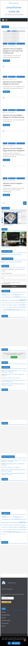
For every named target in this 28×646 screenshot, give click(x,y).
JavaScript (9, 302)
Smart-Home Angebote (5, 620)
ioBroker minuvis (12, 43)
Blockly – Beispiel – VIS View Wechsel (11, 377)
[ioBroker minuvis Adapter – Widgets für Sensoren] (14, 71)
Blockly (17, 294)
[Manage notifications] (25, 640)
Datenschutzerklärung (5, 614)
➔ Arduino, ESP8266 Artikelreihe (15, 254)
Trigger (24, 307)
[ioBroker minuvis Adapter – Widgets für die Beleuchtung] (14, 103)
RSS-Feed (3, 626)
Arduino (13, 294)
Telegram (10, 307)
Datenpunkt (12, 297)
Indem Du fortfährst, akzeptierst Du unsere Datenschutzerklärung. (10, 283)
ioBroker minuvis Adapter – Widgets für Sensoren (13, 83)
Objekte (11, 305)
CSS (22, 294)
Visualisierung (10, 310)
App (11, 294)
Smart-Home (22, 305)
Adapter (3, 294)
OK (9, 643)
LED (12, 302)
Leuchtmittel (16, 302)
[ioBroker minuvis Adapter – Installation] (14, 171)
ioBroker (5, 43)
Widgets (21, 309)
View (2, 309)
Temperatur (14, 307)
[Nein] (26, 641)
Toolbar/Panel (19, 307)
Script (15, 305)
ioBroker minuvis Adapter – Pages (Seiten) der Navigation (14, 149)
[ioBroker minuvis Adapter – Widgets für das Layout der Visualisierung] (14, 36)
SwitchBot (6, 307)
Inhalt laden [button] (14, 357)
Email (2, 277)
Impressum (3, 612)
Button (20, 294)
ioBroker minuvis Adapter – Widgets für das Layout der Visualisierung (13, 51)
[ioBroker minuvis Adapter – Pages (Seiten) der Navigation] (14, 136)
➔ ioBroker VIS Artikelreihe (7, 225)
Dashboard (8, 297)
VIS (4, 310)
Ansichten (8, 294)
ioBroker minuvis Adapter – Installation (13, 184)
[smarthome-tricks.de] (3, 19)
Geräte (21, 297)
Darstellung (3, 297)
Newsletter (3, 617)
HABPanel (3, 300)
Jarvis (6, 302)
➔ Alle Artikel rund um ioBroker (15, 261)
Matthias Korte (13, 79)
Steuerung (3, 307)
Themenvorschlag (4, 623)
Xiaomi (24, 309)
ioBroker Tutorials (20, 43)
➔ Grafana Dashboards (5, 247)
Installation (17, 300)
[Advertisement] (14, 332)
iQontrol (3, 302)
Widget (17, 309)
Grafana (24, 297)
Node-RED (7, 527)
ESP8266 (16, 297)
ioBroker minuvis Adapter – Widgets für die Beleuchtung (13, 116)
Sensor (18, 305)
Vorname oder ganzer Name (6, 273)
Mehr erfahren (16, 643)
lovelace (20, 302)
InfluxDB (12, 300)
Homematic (8, 300)
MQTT (4, 305)
